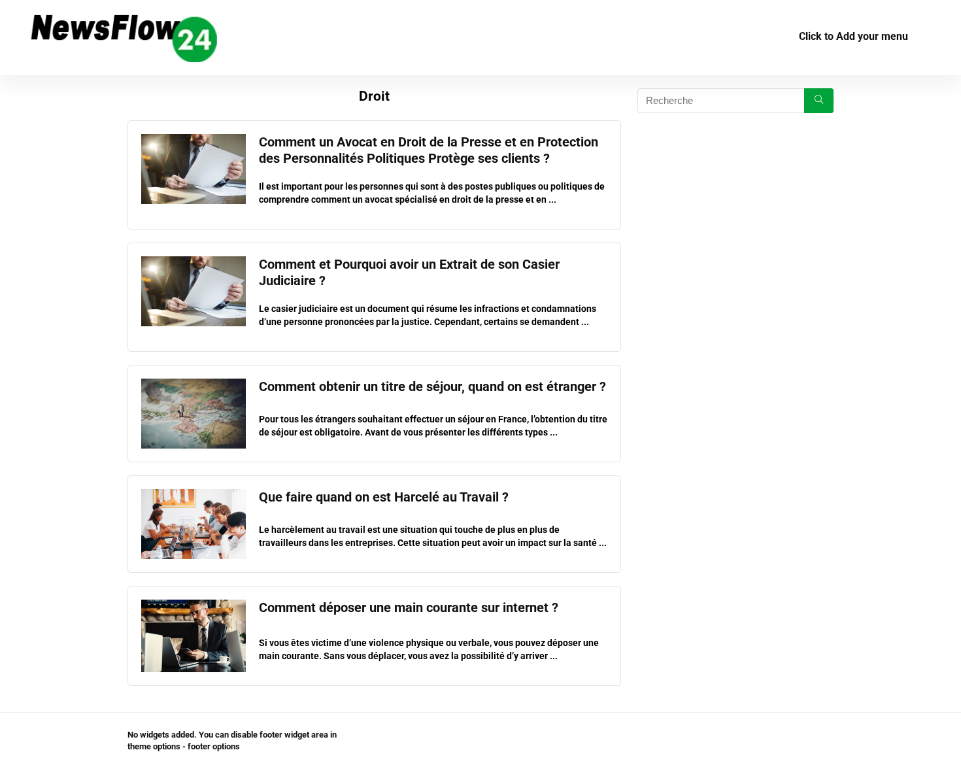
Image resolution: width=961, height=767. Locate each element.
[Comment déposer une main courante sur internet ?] (193, 605)
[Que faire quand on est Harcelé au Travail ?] (193, 495)
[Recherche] (819, 100)
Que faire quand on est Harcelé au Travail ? (384, 497)
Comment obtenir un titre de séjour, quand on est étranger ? (432, 386)
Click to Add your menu (853, 36)
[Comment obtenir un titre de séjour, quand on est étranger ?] (193, 384)
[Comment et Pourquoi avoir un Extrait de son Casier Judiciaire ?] (193, 262)
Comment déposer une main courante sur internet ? (408, 607)
